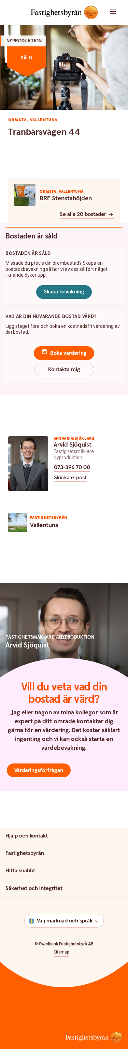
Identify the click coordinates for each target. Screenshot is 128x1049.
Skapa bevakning (64, 291)
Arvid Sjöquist (72, 445)
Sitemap (61, 952)
